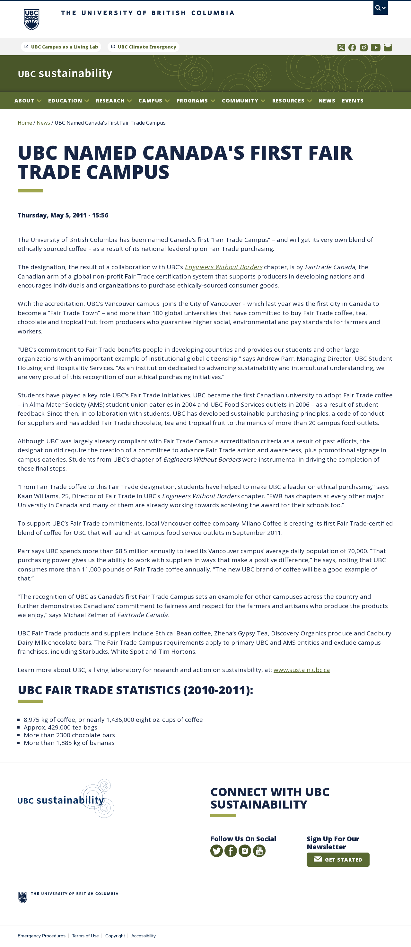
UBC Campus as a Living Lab (64, 47)
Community (241, 100)
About (25, 100)
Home (25, 122)
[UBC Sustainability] (65, 73)
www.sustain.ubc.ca (302, 670)
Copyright (115, 936)
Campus (151, 100)
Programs (193, 100)
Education (65, 100)
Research (111, 100)
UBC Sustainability (66, 800)
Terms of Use (85, 936)
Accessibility (143, 936)
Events (353, 100)
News (327, 100)
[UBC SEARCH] (380, 8)
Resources (289, 100)
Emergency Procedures (42, 936)
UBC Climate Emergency (147, 47)
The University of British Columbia (31, 19)
